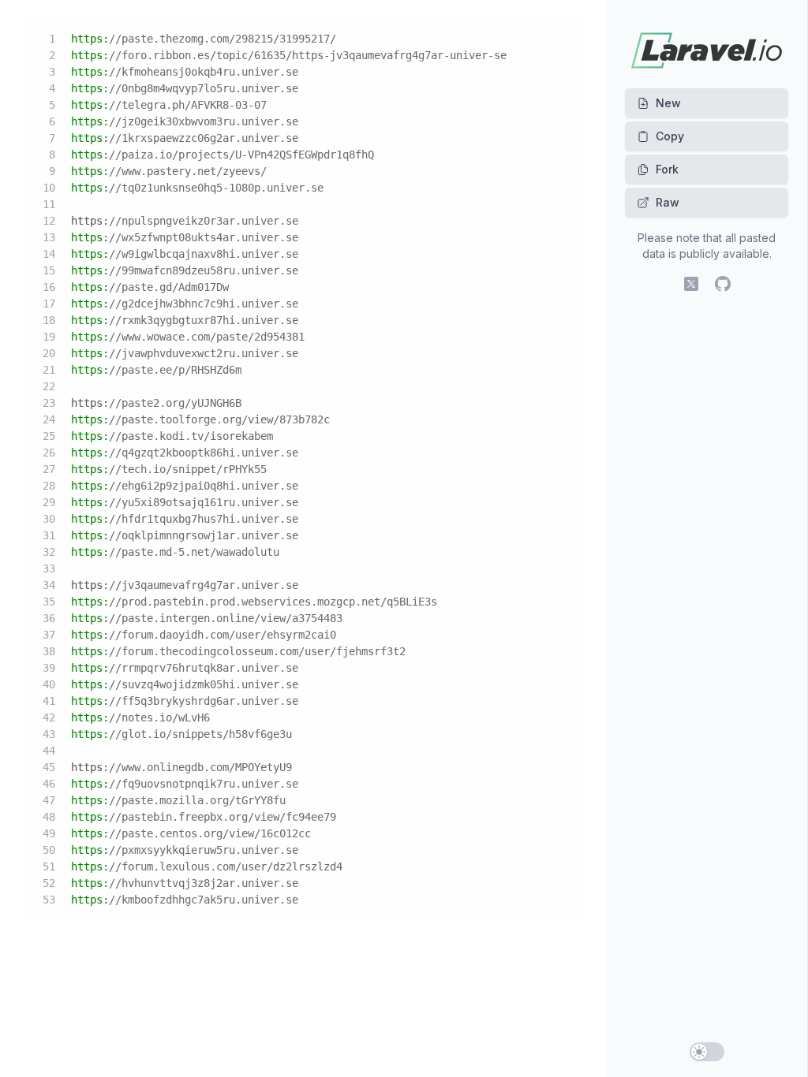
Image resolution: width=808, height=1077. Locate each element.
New (668, 103)
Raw (667, 202)
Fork (667, 169)
